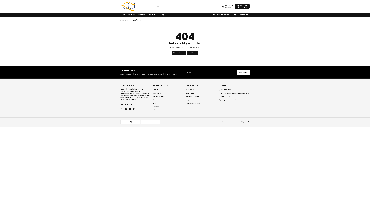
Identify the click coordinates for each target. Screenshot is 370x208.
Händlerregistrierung (193, 103)
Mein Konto (190, 93)
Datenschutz (157, 93)
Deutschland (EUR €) (129, 122)
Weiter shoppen (179, 53)
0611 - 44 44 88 (226, 96)
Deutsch (145, 122)
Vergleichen (190, 100)
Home (122, 20)
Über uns (156, 90)
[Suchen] (205, 6)
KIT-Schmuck (230, 122)
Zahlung (156, 100)
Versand (156, 107)
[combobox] (181, 6)
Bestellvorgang (158, 96)
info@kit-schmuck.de (229, 100)
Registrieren (190, 90)
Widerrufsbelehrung (160, 110)
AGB (154, 103)
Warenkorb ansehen (193, 96)
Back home (193, 53)
